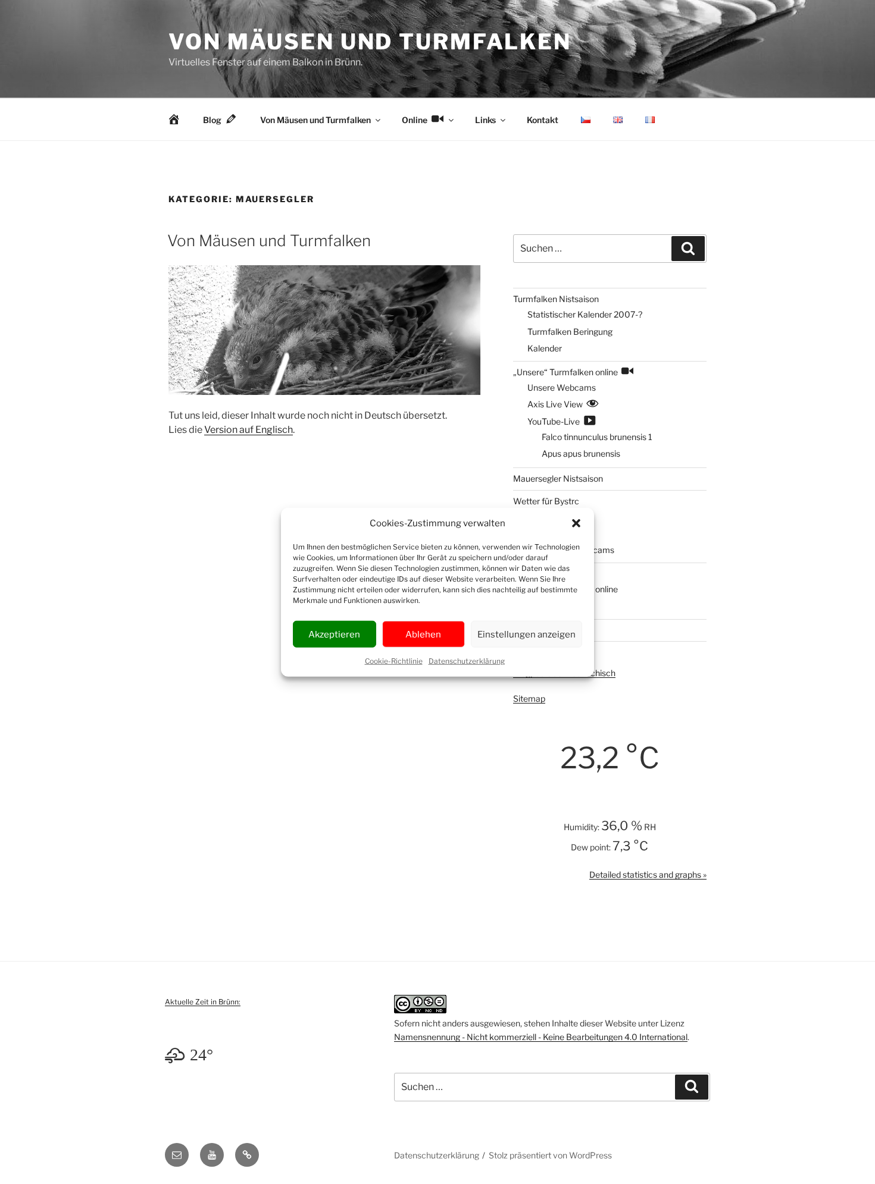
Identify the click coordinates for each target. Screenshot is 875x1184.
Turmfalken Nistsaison (556, 299)
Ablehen (423, 634)
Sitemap (529, 698)
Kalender (544, 348)
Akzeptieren (334, 634)
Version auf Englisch (248, 429)
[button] (576, 523)
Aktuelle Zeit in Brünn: (202, 1001)
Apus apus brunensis (581, 453)
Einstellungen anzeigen (526, 634)
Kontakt (542, 120)
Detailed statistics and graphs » (648, 874)
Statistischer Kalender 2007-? (584, 314)
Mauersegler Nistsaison (558, 478)
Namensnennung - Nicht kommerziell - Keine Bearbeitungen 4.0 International (541, 1037)
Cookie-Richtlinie (394, 661)
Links (485, 120)
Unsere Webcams (561, 387)
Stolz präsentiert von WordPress (550, 1155)
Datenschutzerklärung (467, 661)
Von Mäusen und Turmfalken (369, 42)
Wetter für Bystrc (546, 501)
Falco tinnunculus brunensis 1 (597, 437)
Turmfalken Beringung (569, 331)
